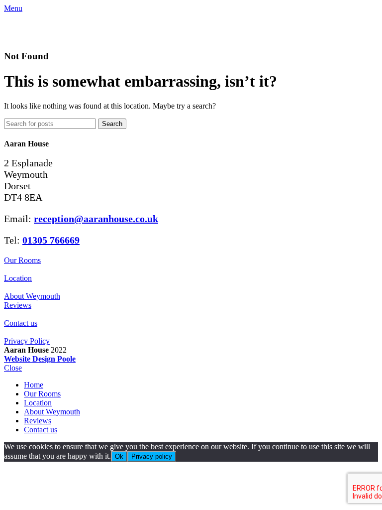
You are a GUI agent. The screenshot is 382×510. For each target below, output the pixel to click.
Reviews (17, 305)
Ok (119, 456)
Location (18, 278)
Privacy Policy (27, 341)
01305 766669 (51, 240)
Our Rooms (22, 260)
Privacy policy (151, 456)
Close (13, 368)
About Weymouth (32, 296)
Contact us (20, 323)
